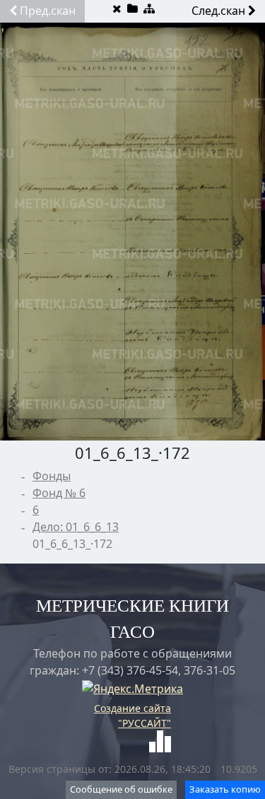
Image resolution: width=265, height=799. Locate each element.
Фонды (52, 476)
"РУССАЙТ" (144, 723)
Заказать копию (225, 789)
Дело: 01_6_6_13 (76, 527)
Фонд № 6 (59, 493)
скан (48, 10)
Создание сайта (132, 708)
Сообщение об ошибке (121, 789)
